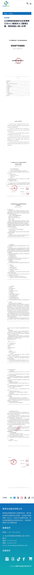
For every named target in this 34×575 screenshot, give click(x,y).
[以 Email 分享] (33, 498)
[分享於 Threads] (25, 498)
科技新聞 (6, 17)
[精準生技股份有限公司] (14, 3)
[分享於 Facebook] (14, 498)
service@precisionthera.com (18, 545)
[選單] (30, 4)
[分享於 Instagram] (22, 498)
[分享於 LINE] (11, 498)
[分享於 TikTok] (29, 498)
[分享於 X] (18, 498)
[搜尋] (26, 3)
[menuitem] (26, 3)
